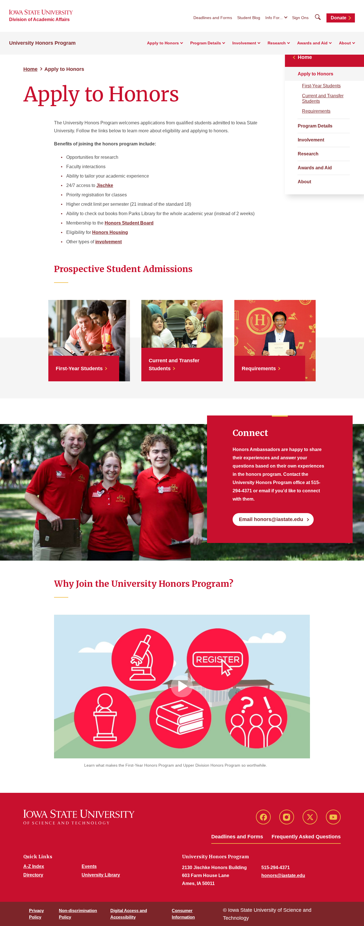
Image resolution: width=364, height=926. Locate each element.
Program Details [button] (205, 43)
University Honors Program (42, 43)
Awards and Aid (315, 167)
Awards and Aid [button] (312, 43)
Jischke (104, 185)
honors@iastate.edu (283, 875)
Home (30, 69)
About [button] (345, 43)
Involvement (311, 139)
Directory (33, 875)
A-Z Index (33, 866)
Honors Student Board (129, 223)
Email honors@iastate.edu (271, 519)
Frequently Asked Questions (306, 836)
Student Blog (248, 17)
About (304, 181)
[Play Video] (182, 686)
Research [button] (277, 43)
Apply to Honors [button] (163, 43)
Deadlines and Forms (212, 17)
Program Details (315, 126)
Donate (338, 17)
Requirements (316, 111)
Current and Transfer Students (323, 98)
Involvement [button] (244, 43)
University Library (101, 875)
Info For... (274, 17)
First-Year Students (321, 85)
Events (89, 866)
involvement (108, 241)
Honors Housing (110, 232)
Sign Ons (300, 17)
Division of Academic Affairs (39, 19)
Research (308, 153)
